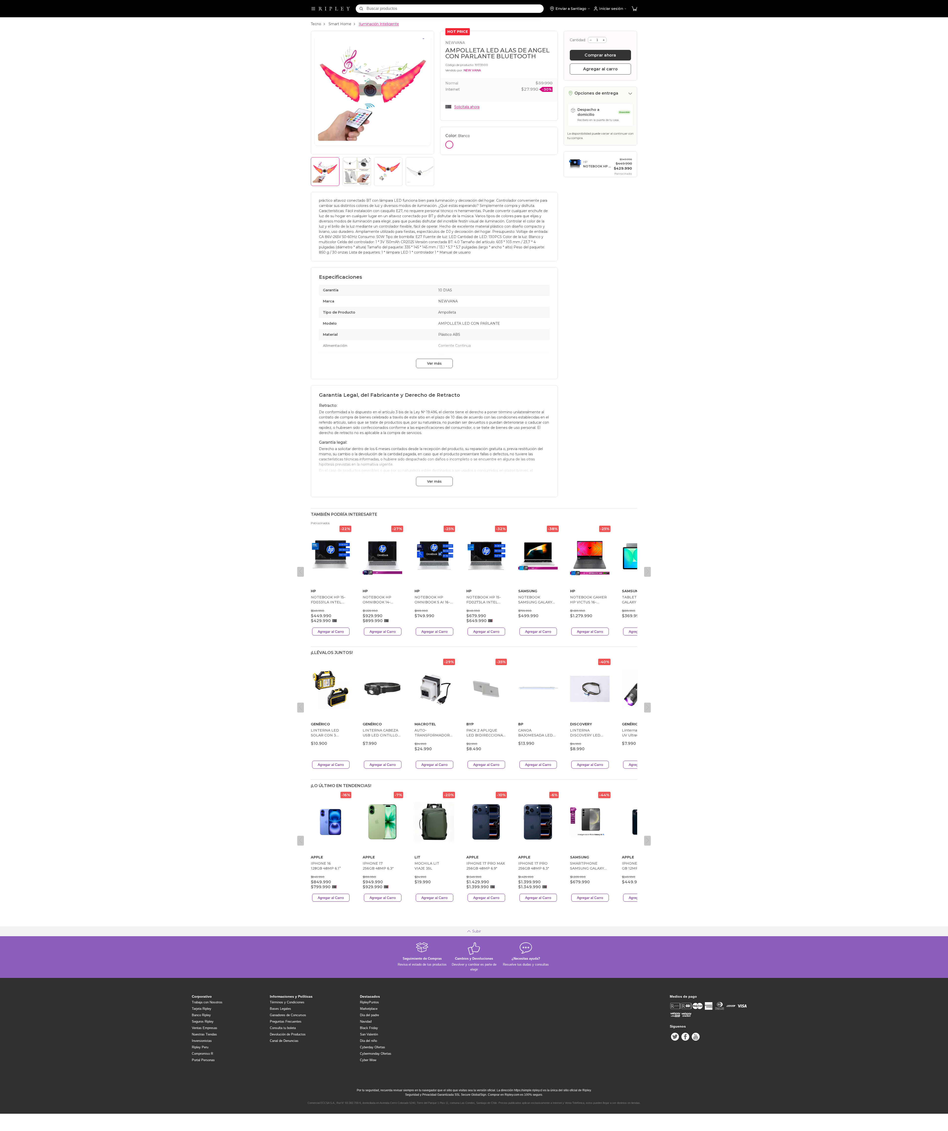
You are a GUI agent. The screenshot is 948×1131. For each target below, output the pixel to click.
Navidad (366, 1021)
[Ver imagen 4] (420, 171)
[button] (634, 8)
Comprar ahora (600, 55)
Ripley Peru (200, 1047)
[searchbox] (455, 8)
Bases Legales (280, 1009)
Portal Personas (203, 1060)
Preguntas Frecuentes (285, 1021)
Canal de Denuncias (284, 1041)
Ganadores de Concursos (288, 1015)
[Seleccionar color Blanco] (449, 145)
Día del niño (368, 1041)
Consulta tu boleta (283, 1028)
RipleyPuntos (369, 1002)
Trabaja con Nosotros (207, 1002)
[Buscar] (361, 8)
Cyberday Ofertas (372, 1047)
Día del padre (369, 1015)
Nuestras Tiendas (204, 1034)
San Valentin (369, 1034)
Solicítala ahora (466, 107)
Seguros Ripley (203, 1021)
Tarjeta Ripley (201, 1009)
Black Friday (369, 1028)
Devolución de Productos (288, 1034)
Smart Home (340, 24)
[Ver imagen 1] (325, 171)
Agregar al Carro (331, 632)
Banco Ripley (201, 1015)
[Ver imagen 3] (388, 171)
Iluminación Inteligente (379, 24)
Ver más (434, 363)
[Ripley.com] (334, 8)
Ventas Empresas (204, 1028)
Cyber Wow (368, 1060)
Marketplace (368, 1009)
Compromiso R (202, 1053)
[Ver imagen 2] (356, 171)
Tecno (316, 24)
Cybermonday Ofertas (375, 1053)
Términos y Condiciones (287, 1002)
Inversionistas (202, 1041)
